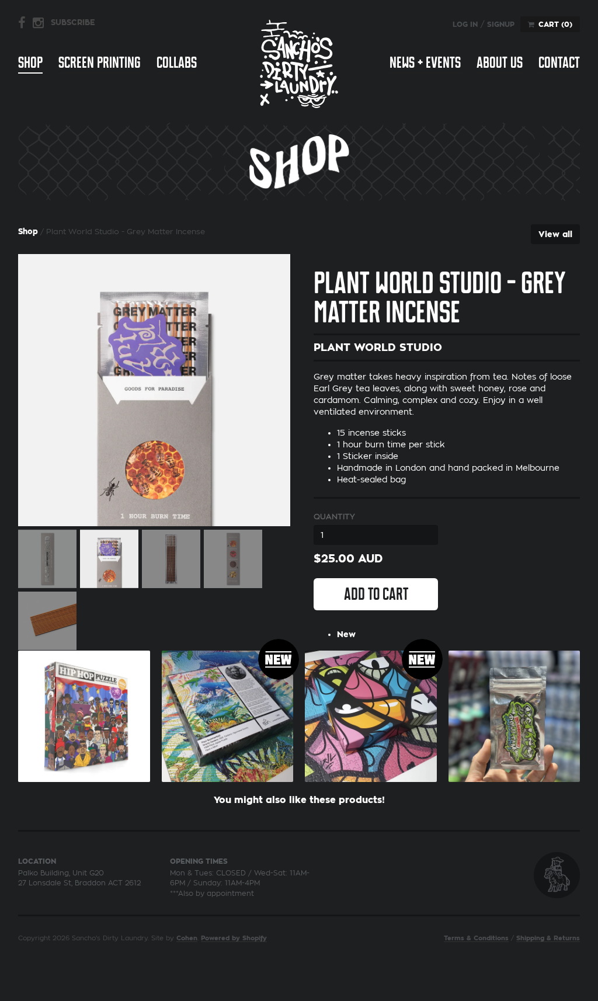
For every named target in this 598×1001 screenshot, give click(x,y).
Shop (30, 62)
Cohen (186, 938)
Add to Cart (376, 594)
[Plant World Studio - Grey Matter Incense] (154, 390)
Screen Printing (99, 62)
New (346, 634)
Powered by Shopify (234, 938)
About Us (500, 62)
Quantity (334, 516)
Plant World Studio (378, 347)
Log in (465, 24)
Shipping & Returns (548, 938)
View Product (84, 724)
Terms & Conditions (476, 938)
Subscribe (73, 22)
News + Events (425, 62)
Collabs (177, 62)
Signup (500, 24)
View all (555, 234)
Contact (559, 62)
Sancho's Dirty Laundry (299, 63)
